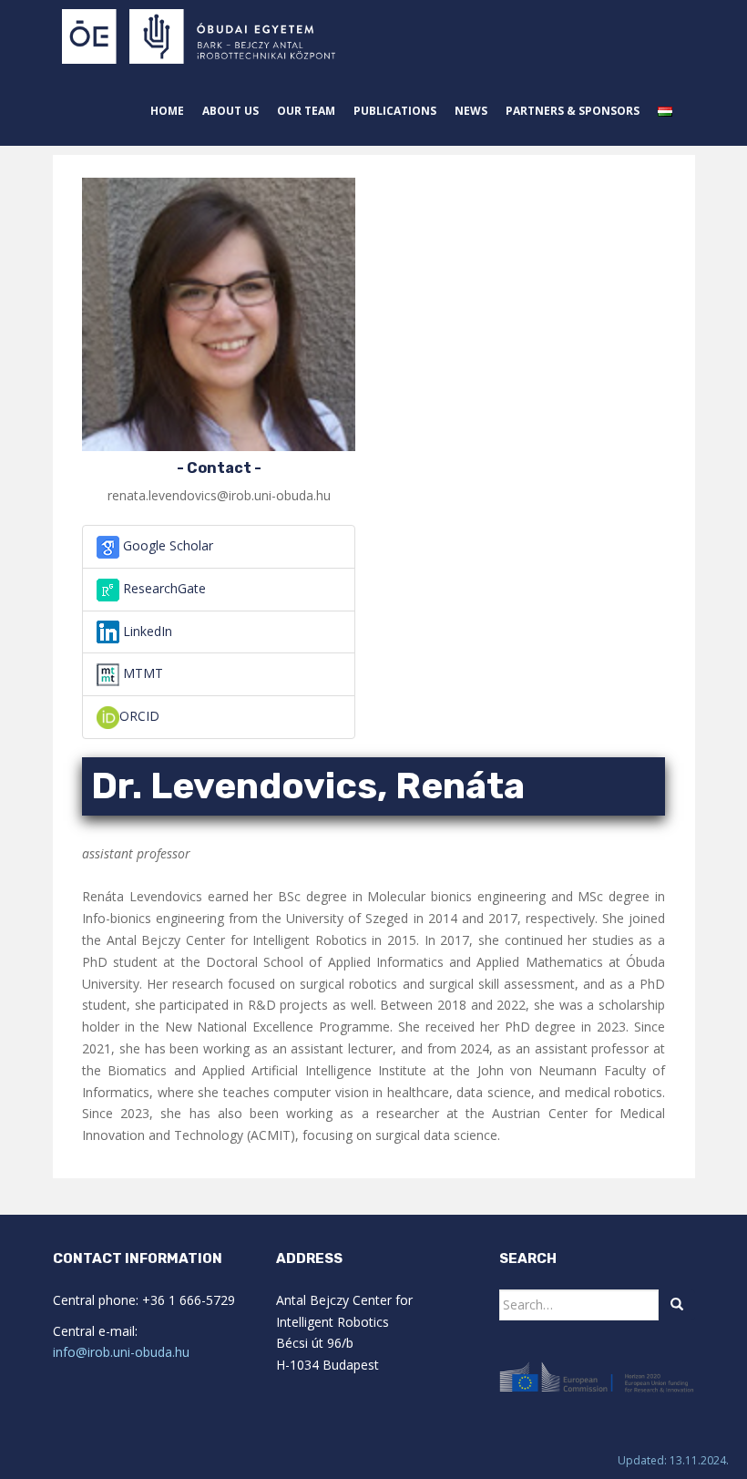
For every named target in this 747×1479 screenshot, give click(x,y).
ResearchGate (162, 588)
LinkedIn (145, 631)
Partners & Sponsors (573, 110)
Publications (394, 110)
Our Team (306, 110)
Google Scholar (166, 545)
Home (167, 110)
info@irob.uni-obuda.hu (121, 1352)
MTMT (141, 673)
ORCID (139, 715)
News (471, 110)
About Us (230, 110)
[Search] (677, 1304)
